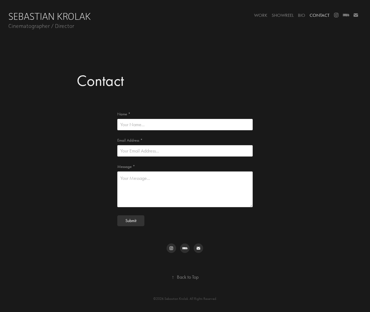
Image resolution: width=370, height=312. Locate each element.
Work (260, 15)
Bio (301, 15)
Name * (124, 114)
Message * (126, 167)
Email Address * (130, 140)
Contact (319, 15)
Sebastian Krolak (50, 16)
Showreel (283, 15)
